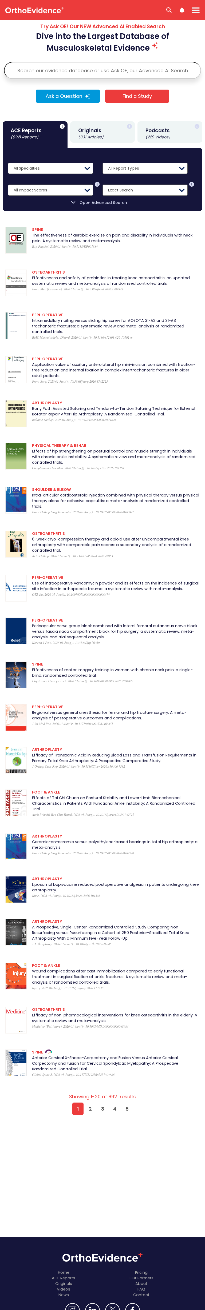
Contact (141, 1294)
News (63, 1294)
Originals (63, 1283)
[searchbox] (102, 70)
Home (63, 1272)
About (141, 1283)
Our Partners (141, 1278)
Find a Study (137, 96)
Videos (63, 1289)
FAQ (141, 1289)
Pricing (141, 1272)
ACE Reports (63, 1278)
